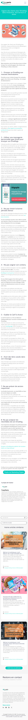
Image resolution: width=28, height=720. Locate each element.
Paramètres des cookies (17, 716)
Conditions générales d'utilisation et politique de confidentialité (14, 715)
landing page (9, 326)
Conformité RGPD (9, 716)
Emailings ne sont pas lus (7, 273)
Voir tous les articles (14, 668)
